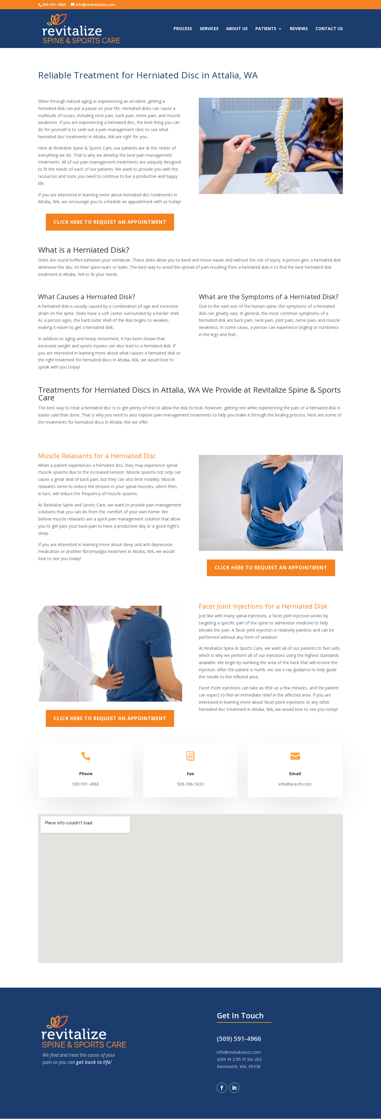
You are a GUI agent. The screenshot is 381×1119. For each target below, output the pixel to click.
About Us (237, 29)
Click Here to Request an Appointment (110, 222)
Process (183, 29)
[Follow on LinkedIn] (234, 1088)
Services (209, 29)
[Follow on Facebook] (222, 1088)
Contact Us (329, 29)
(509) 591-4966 (239, 1038)
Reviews (299, 29)
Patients (265, 29)
